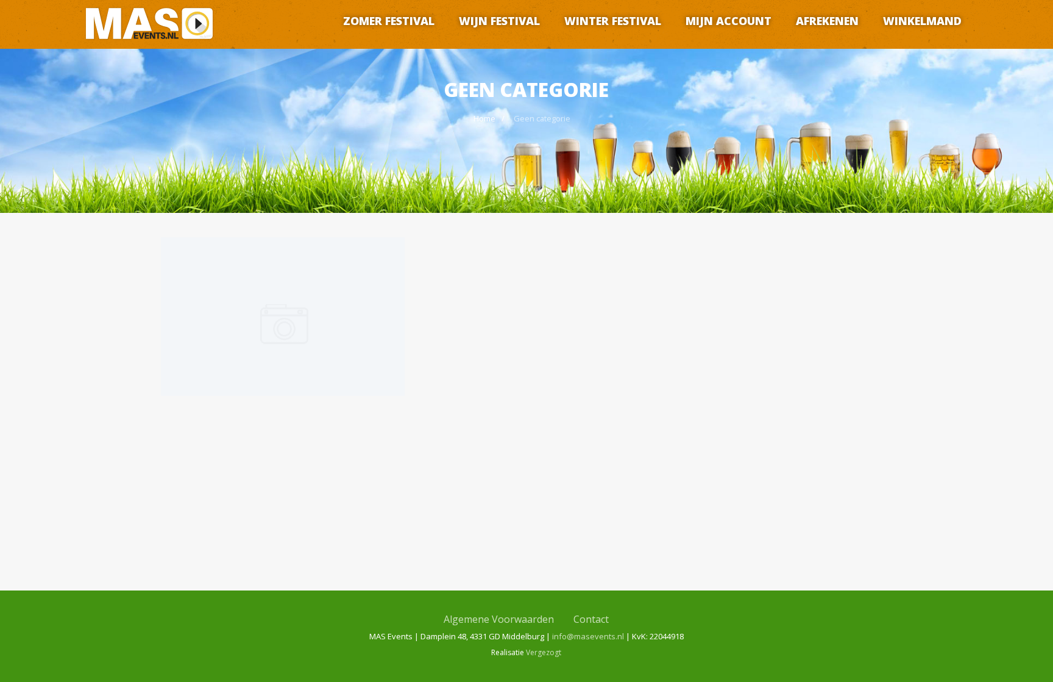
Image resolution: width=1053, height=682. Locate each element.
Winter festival (612, 20)
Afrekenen (827, 20)
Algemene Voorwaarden (499, 619)
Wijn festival (499, 20)
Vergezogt (543, 652)
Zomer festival (388, 20)
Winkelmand (922, 20)
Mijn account (728, 20)
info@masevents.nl (588, 636)
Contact (591, 619)
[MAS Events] (149, 43)
